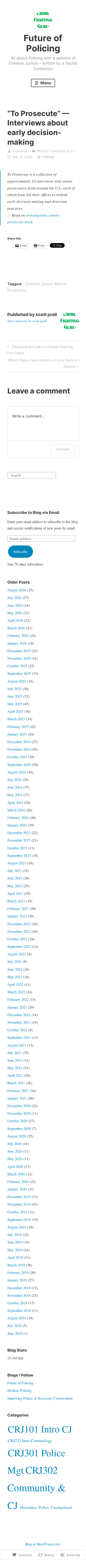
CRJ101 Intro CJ (40, 1428)
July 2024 (14, 779)
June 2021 (14, 1060)
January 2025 (17, 734)
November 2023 (19, 840)
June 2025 (14, 696)
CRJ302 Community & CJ (55, 151)
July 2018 (14, 1325)
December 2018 (19, 1287)
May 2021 (14, 1067)
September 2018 (19, 1310)
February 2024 (18, 817)
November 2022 (19, 931)
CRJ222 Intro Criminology (30, 1440)
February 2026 (18, 635)
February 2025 (18, 726)
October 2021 (17, 1029)
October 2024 (17, 756)
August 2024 (16, 772)
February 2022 (18, 999)
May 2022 (14, 976)
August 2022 (16, 953)
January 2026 (17, 643)
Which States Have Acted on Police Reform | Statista (43, 363)
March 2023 (16, 900)
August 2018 (16, 1318)
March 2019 (16, 1264)
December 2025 (19, 650)
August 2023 (16, 863)
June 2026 (14, 605)
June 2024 (14, 787)
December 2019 (19, 1196)
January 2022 (17, 1007)
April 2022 (15, 984)
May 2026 (14, 612)
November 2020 (19, 1113)
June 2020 (14, 1151)
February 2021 (18, 1090)
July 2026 (14, 597)
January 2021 (17, 1098)
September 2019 (19, 1219)
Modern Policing (19, 1390)
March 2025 (16, 718)
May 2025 (14, 703)
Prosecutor (16, 290)
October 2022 (17, 938)
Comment (63, 449)
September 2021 (19, 1037)
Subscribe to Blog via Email (33, 512)
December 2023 (19, 832)
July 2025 (14, 688)
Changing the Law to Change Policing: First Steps (39, 349)
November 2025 (19, 658)
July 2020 (14, 1143)
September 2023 (19, 855)
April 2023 (15, 893)
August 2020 (16, 1136)
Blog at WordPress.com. (43, 1544)
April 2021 (15, 1075)
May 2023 (14, 885)
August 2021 (16, 1045)
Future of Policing (43, 43)
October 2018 (17, 1302)
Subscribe (20, 551)
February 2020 (18, 1181)
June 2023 (14, 878)
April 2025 (15, 711)
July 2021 (14, 1052)
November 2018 (19, 1295)
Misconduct (28, 1507)
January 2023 (17, 916)
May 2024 (14, 794)
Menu (45, 83)
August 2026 (16, 589)
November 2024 (19, 749)
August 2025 (16, 681)
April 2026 (15, 620)
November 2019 (19, 1204)
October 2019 (17, 1211)
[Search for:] (31, 474)
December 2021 (19, 1014)
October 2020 (17, 1120)
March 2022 (16, 991)
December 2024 (19, 741)
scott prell (19, 151)
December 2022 (19, 923)
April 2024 (15, 802)
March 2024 (16, 810)
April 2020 (15, 1166)
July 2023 (14, 870)
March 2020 (16, 1174)
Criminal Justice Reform (46, 284)
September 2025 (19, 673)
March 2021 (16, 1082)
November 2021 (19, 1022)
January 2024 (17, 825)
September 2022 (19, 946)
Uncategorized (61, 1507)
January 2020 (17, 1189)
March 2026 (16, 627)
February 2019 (18, 1272)
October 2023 (17, 847)
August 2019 (16, 1227)
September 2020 (19, 1128)
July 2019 (14, 1234)
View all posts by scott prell (27, 321)
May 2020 (14, 1158)
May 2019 (14, 1249)
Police (44, 1507)
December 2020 (19, 1105)
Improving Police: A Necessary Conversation (39, 1398)
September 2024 (19, 764)
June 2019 (14, 1242)
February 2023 (18, 908)
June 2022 (14, 969)
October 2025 (17, 665)
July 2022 (14, 961)
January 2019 (17, 1280)
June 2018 (14, 1333)
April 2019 (15, 1257)
